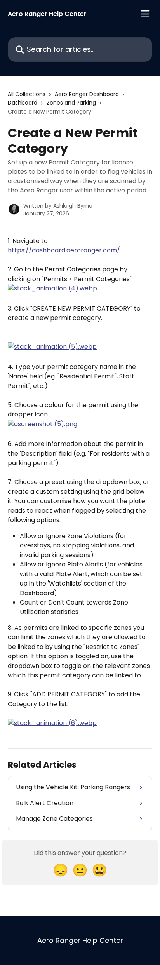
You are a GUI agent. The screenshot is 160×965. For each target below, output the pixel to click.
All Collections (26, 94)
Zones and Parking (71, 103)
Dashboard (22, 103)
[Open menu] (145, 14)
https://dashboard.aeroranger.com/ (64, 250)
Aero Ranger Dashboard (87, 94)
